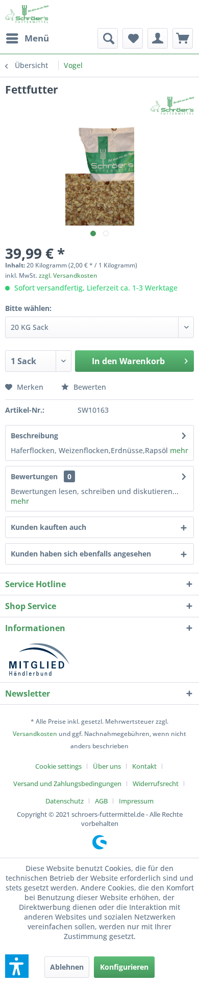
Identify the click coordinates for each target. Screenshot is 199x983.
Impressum (136, 801)
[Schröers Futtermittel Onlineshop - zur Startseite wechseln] (26, 14)
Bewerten (88, 387)
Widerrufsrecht (156, 783)
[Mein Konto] (157, 38)
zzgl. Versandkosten (68, 275)
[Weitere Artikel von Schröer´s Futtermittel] (172, 106)
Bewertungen (34, 476)
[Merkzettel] (132, 38)
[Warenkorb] (182, 38)
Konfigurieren (124, 967)
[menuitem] (27, 38)
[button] (17, 966)
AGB (101, 801)
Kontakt (144, 766)
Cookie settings (58, 766)
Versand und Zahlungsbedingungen (67, 783)
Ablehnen (67, 967)
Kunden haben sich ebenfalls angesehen (81, 553)
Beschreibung (34, 435)
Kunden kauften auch (48, 527)
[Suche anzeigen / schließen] (107, 38)
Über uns (107, 766)
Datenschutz (64, 801)
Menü (36, 38)
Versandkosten (35, 733)
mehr (179, 450)
